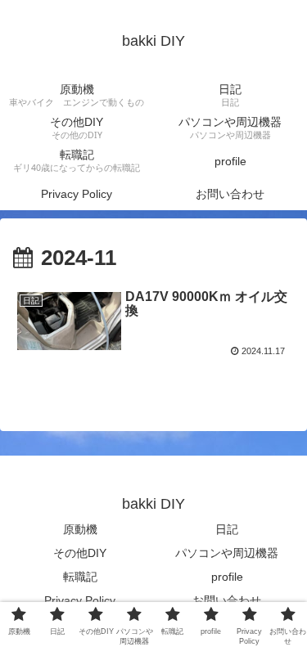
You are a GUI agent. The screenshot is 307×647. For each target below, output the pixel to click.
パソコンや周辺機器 (226, 552)
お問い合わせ (226, 600)
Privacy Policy (79, 600)
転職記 (80, 576)
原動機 (80, 529)
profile (227, 576)
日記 (226, 529)
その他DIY (79, 552)
